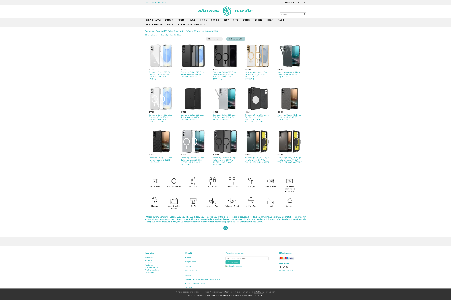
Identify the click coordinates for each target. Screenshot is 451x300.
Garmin (281, 20)
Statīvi (193, 206)
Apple (158, 20)
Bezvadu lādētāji (174, 186)
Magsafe (154, 206)
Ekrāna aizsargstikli (236, 39)
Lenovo (270, 20)
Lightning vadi (232, 186)
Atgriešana (149, 265)
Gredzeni (290, 206)
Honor (203, 20)
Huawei (192, 20)
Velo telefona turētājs (178, 25)
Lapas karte (149, 272)
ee (153, 2)
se (163, 2)
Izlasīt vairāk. (247, 295)
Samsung (155, 35)
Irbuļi (270, 206)
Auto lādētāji (270, 186)
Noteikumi (149, 258)
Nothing (215, 20)
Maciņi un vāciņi (214, 39)
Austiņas (251, 186)
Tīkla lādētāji (155, 186)
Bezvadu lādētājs (154, 25)
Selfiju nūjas (251, 206)
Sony (226, 20)
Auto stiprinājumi (213, 206)
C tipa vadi (212, 186)
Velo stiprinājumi (232, 206)
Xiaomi (181, 20)
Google (258, 20)
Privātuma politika (152, 270)
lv (147, 2)
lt (150, 2)
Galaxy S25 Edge (174, 35)
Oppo (235, 20)
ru (156, 2)
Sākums (148, 35)
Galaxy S (164, 35)
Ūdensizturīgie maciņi (174, 207)
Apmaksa (148, 260)
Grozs (300, 2)
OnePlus (246, 20)
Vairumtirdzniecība (152, 267)
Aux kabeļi (193, 186)
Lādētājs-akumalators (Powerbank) (290, 188)
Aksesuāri (198, 25)
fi (165, 2)
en (159, 2)
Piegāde (148, 263)
